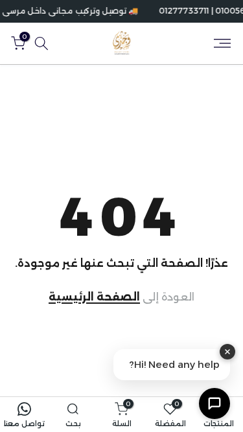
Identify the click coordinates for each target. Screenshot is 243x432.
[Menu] (222, 43)
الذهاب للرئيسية (121, 297)
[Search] (41, 43)
